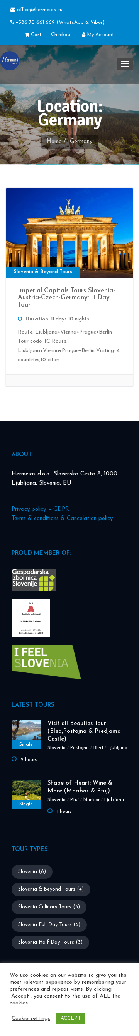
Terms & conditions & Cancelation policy (62, 519)
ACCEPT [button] (71, 1018)
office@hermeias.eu (40, 9)
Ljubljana (117, 748)
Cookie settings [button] (31, 1018)
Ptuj (74, 799)
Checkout (62, 34)
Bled (98, 748)
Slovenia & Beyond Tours (51, 889)
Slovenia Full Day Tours (49, 924)
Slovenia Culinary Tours (49, 906)
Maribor (91, 799)
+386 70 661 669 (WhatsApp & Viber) (59, 22)
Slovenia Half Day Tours (50, 942)
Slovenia (56, 748)
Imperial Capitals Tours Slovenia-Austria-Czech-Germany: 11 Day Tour (66, 297)
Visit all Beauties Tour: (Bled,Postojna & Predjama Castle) (84, 731)
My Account (99, 34)
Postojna (79, 748)
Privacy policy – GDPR (40, 509)
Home (54, 142)
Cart (35, 34)
